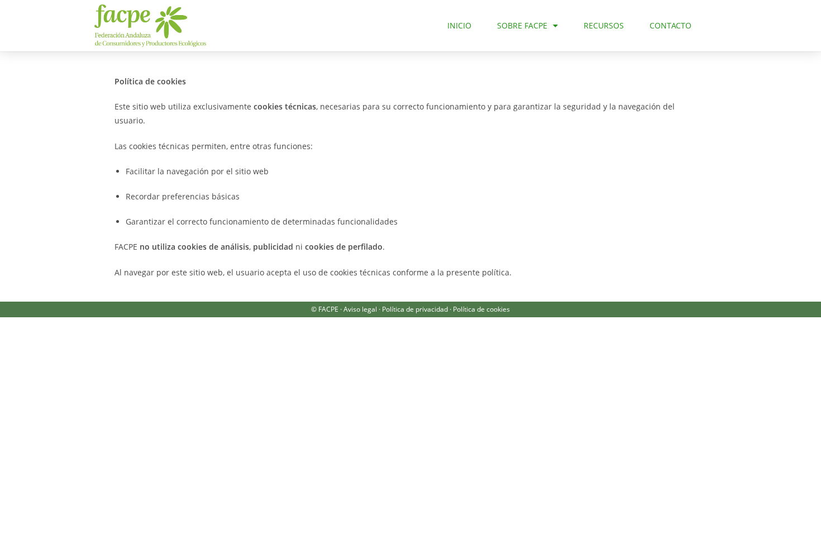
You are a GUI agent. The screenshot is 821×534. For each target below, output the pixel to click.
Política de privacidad (415, 309)
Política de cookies (481, 309)
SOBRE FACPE (522, 25)
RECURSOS (604, 25)
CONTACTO (670, 25)
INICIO (459, 25)
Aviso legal (360, 309)
